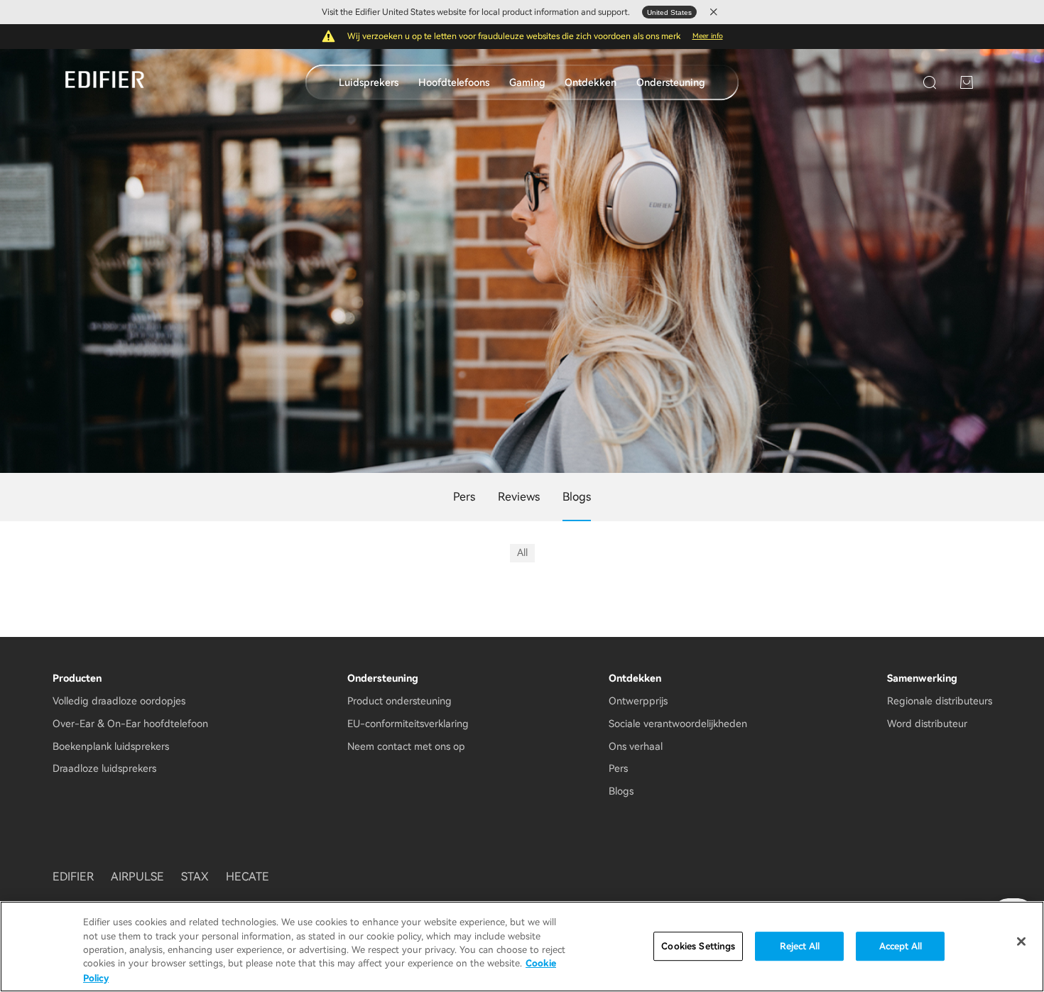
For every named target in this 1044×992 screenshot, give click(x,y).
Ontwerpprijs (638, 701)
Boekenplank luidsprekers (111, 746)
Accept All (900, 946)
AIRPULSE (137, 876)
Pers (464, 496)
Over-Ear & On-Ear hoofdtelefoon (130, 723)
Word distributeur (927, 723)
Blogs (621, 791)
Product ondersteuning (399, 701)
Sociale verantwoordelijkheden (678, 723)
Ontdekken (590, 82)
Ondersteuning (670, 82)
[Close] (1021, 941)
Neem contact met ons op (406, 746)
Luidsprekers (368, 82)
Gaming (527, 82)
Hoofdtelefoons (453, 82)
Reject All (800, 946)
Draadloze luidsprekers (104, 768)
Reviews (519, 496)
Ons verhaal (636, 746)
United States (669, 12)
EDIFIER (73, 876)
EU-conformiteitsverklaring (408, 723)
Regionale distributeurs (939, 701)
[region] (522, 946)
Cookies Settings (698, 946)
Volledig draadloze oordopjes (119, 701)
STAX (195, 876)
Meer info (707, 36)
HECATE (247, 876)
